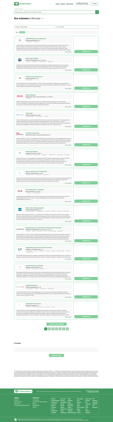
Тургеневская (43, 288)
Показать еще (56, 355)
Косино (53, 306)
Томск (86, 407)
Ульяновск (87, 412)
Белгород (53, 407)
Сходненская (29, 41)
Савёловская (34, 61)
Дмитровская (29, 154)
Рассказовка (29, 79)
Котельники (47, 306)
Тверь (86, 405)
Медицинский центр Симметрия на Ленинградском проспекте (43, 227)
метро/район (61, 26)
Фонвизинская (60, 154)
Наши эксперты (18, 401)
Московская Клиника (32, 151)
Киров (69, 402)
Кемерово (70, 400)
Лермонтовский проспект (38, 306)
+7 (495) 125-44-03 (82, 3)
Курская (28, 268)
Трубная (53, 250)
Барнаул (53, 405)
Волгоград (63, 398)
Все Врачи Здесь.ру (24, 391)
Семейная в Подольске (32, 133)
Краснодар (70, 403)
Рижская (35, 250)
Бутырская (67, 154)
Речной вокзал (38, 174)
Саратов (79, 412)
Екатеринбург (64, 402)
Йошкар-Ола (63, 409)
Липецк (69, 407)
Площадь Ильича (40, 211)
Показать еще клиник (56, 324)
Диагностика (70, 3)
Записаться (86, 51)
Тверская (48, 250)
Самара (78, 410)
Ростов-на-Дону (80, 407)
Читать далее (68, 51)
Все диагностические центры (40, 401)
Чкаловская (41, 268)
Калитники (59, 211)
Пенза (78, 403)
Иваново (62, 403)
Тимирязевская (52, 154)
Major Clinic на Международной (35, 208)
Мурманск (70, 410)
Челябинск (94, 403)
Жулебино (29, 98)
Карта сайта (17, 403)
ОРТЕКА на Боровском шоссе (34, 76)
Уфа (93, 398)
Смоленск (87, 400)
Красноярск (70, 405)
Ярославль (94, 407)
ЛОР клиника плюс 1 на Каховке (35, 189)
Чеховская (68, 250)
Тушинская (36, 41)
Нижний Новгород (72, 412)
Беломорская (46, 174)
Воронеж (63, 400)
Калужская (29, 192)
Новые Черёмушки (37, 192)
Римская (47, 211)
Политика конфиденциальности (22, 405)
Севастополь (88, 398)
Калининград (63, 412)
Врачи (57, 3)
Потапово (46, 116)
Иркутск (62, 407)
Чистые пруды (35, 268)
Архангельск (54, 402)
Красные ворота (30, 288)
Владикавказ (54, 410)
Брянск (53, 409)
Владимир (53, 412)
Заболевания (36, 405)
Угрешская (53, 211)
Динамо (28, 61)
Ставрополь (88, 403)
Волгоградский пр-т (31, 211)
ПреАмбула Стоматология (33, 303)
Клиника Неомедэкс (31, 285)
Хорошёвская (40, 230)
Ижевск (62, 405)
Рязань (78, 409)
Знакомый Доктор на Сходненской (36, 38)
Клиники (63, 3)
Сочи (86, 402)
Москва (53, 398)
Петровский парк (42, 61)
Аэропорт (29, 230)
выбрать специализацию (21, 26)
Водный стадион (30, 174)
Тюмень (87, 410)
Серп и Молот (66, 211)
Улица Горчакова (38, 116)
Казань (62, 410)
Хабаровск (94, 400)
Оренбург (79, 402)
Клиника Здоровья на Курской (34, 265)
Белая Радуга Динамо (32, 58)
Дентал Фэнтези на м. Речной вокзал (36, 171)
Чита (93, 405)
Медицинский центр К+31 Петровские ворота (39, 247)
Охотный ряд (29, 250)
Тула (86, 409)
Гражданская (50, 61)
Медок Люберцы (31, 95)
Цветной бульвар (60, 250)
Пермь (78, 405)
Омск (78, 400)
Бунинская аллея (30, 116)
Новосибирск (80, 398)
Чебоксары (95, 402)
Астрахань (53, 403)
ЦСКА (46, 230)
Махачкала (70, 409)
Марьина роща (37, 154)
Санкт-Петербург (55, 400)
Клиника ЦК (29, 113)
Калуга (69, 398)
